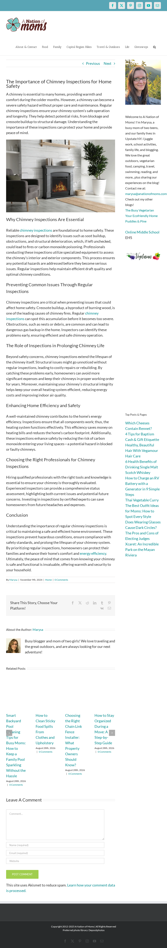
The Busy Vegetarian (139, 210)
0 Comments (61, 579)
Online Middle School (142, 232)
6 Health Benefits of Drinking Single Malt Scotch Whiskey (141, 467)
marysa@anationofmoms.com (146, 194)
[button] (154, 46)
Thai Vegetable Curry (142, 500)
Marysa (13, 579)
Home (48, 579)
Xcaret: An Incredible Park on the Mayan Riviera (142, 549)
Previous (93, 63)
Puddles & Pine (135, 221)
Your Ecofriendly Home (141, 216)
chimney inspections (36, 230)
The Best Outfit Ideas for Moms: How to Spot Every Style (142, 511)
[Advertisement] (143, 342)
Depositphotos (96, 930)
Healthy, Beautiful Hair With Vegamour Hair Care (141, 450)
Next (107, 63)
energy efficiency (93, 553)
